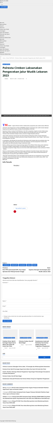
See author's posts (21, 208)
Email (4, 306)
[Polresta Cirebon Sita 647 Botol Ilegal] (26, 334)
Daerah (2, 26)
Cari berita (4, 7)
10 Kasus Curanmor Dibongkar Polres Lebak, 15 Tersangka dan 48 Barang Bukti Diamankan (26, 366)
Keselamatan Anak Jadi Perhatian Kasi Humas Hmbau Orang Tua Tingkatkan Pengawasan (42, 343)
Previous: (14, 269)
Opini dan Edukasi (4, 32)
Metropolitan (3, 24)
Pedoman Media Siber (5, 37)
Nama (4, 301)
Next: (39, 269)
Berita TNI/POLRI (6, 64)
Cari (4, 353)
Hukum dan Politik (4, 29)
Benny (4, 387)
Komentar (5, 282)
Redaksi (6, 78)
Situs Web (5, 311)
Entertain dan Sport (5, 34)
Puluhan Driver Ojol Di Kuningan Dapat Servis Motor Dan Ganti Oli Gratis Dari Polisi (9, 343)
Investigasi (2, 31)
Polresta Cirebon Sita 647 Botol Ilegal (12, 376)
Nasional (2, 27)
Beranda (2, 22)
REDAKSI (2, 36)
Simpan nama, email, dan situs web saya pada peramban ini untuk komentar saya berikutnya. (24, 317)
